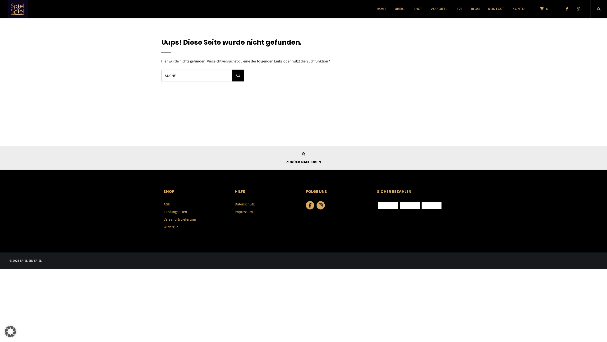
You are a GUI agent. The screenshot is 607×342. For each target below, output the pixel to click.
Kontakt (496, 8)
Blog (475, 8)
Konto (518, 8)
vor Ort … (439, 8)
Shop (418, 8)
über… (400, 8)
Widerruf (171, 226)
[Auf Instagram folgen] (578, 9)
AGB (167, 204)
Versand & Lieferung (180, 219)
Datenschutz (245, 204)
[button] (10, 331)
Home (381, 8)
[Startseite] (18, 9)
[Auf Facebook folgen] (567, 9)
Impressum (244, 211)
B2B (459, 8)
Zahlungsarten (175, 211)
